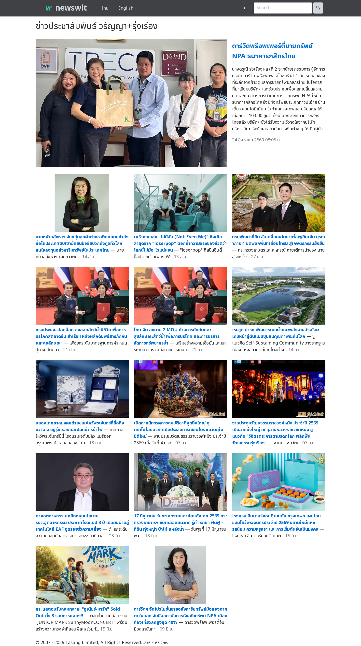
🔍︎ (318, 8)
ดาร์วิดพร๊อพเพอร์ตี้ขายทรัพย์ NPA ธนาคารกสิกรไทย (272, 51)
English (125, 8)
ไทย (105, 8)
